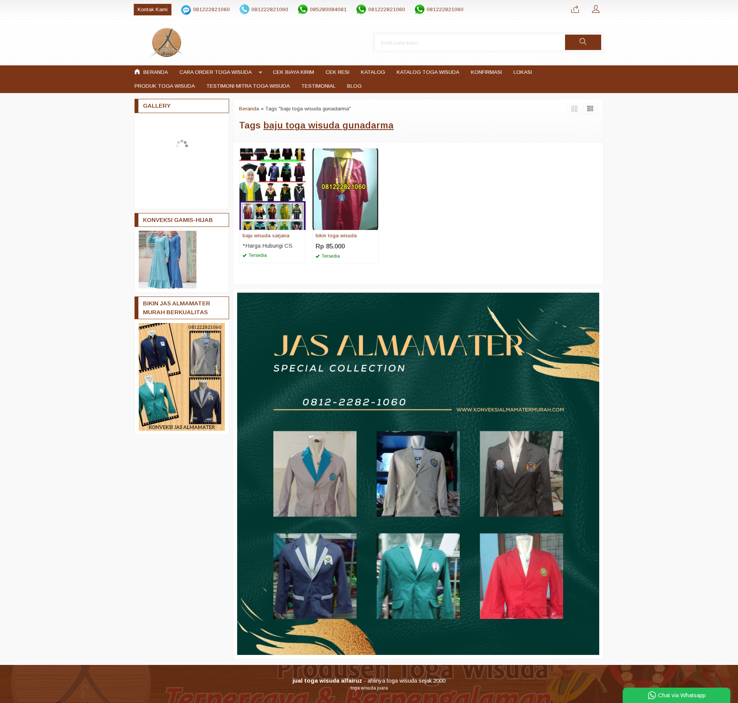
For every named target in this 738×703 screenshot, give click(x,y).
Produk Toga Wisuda (165, 86)
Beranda (155, 72)
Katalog (373, 72)
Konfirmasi (486, 72)
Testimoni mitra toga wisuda (248, 86)
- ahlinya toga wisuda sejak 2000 (369, 680)
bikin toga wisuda (336, 235)
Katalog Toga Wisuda (428, 72)
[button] (583, 42)
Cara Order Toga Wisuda (216, 72)
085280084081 (328, 9)
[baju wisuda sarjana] (272, 188)
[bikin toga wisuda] (345, 188)
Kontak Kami (153, 9)
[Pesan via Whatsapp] (575, 9)
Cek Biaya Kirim (293, 72)
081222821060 (211, 9)
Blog (354, 86)
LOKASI (523, 72)
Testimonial (318, 86)
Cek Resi (337, 72)
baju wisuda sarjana (266, 235)
